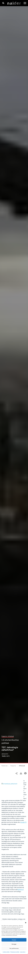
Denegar (14, 944)
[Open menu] (24, 3)
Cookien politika (6, 952)
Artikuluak (22, 766)
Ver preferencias (14, 948)
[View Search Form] (3, 3)
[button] (25, 922)
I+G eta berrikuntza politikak (10, 741)
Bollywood (21, 889)
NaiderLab (4, 766)
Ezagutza (13, 766)
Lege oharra (22, 952)
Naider (4, 756)
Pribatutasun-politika (14, 952)
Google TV (23, 822)
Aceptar (14, 940)
